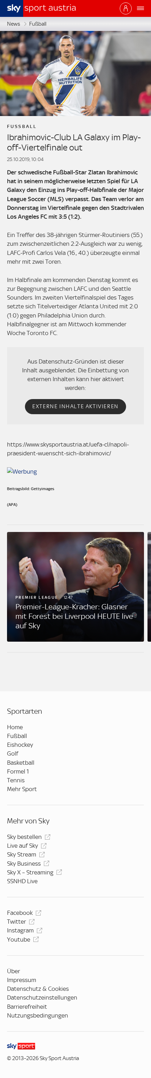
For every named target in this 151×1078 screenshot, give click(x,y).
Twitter (16, 921)
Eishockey (20, 744)
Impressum (21, 979)
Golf (12, 753)
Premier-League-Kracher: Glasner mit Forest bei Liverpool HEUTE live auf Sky (74, 616)
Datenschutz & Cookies (38, 988)
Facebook (20, 912)
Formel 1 (18, 771)
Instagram (20, 930)
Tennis (16, 780)
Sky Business (24, 863)
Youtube (18, 939)
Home (15, 727)
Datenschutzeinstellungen (42, 997)
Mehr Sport (22, 789)
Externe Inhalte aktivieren (75, 406)
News (13, 24)
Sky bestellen (24, 836)
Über (13, 971)
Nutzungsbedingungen (37, 1015)
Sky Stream (21, 854)
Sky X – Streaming (30, 872)
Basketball (20, 762)
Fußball (37, 24)
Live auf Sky (22, 845)
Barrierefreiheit (27, 1006)
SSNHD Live (22, 881)
